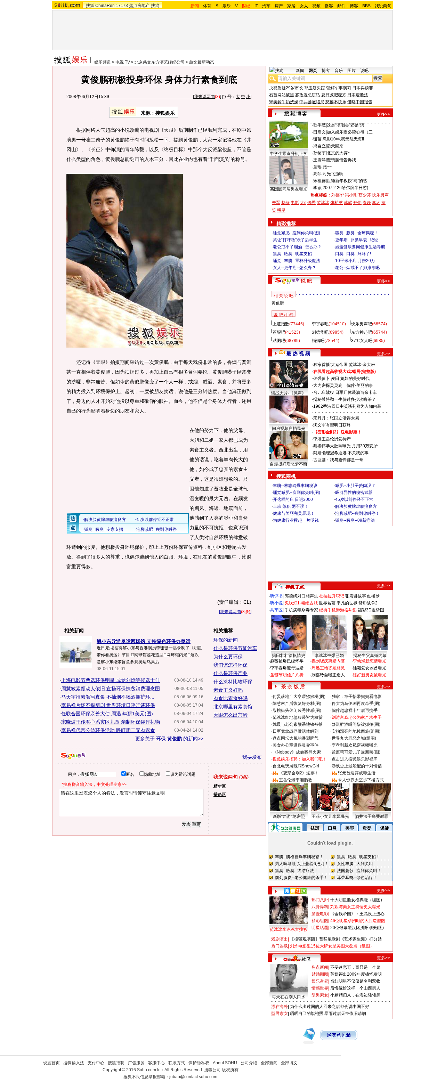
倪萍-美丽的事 (360, 385)
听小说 (276, 603)
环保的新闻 (225, 640)
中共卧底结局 (311, 101)
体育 (207, 5)
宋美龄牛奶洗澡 (283, 101)
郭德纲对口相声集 (301, 596)
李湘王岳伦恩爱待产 (332, 439)
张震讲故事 (355, 596)
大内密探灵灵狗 (327, 385)
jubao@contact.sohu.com (193, 1076)
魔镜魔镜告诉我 (341, 159)
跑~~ (327, 166)
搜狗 (155, 5)
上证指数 (281, 324)
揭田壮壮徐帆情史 (288, 655)
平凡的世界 (347, 603)
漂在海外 (279, 1006)
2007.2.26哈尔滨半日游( (345, 187)
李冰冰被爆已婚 (329, 655)
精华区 (219, 786)
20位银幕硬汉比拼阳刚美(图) (357, 927)
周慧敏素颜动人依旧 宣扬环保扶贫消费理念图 (110, 688)
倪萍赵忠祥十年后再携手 (355, 710)
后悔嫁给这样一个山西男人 (355, 988)
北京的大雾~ (338, 152)
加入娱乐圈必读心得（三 (350, 132)
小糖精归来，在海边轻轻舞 (355, 995)
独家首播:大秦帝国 (330, 364)
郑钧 (357, 202)
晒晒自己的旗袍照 (306, 1013)
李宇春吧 (320, 324)
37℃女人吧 (361, 340)
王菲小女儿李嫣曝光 (330, 816)
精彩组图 (320, 920)
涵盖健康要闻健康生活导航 (360, 246)
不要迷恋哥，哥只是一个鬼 (355, 967)
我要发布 (252, 757)
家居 (291, 5)
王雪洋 (319, 159)
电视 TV (122, 62)
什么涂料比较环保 (232, 681)
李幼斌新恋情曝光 (369, 661)
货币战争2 (368, 603)
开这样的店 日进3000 (293, 499)
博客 (354, 5)
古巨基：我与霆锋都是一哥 (338, 459)
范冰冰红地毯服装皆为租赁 (298, 717)
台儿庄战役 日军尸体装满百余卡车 (345, 392)
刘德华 (337, 195)
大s (303, 202)
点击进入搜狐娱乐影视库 (355, 759)
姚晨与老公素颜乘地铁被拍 (298, 724)
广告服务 (136, 1062)
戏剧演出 (279, 939)
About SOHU (225, 1062)
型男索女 (320, 995)
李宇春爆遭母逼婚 (287, 668)
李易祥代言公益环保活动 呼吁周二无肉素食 (108, 730)
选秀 (311, 202)
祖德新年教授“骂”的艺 (347, 180)
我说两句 (383, 5)
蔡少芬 (364, 195)
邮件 (341, 5)
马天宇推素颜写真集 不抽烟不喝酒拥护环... (107, 697)
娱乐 (226, 5)
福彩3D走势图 (371, 610)
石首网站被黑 (281, 94)
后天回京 (335, 146)
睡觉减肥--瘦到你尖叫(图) (296, 232)
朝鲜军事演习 (338, 88)
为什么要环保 (228, 656)
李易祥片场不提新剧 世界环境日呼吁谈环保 (108, 705)
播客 (329, 5)
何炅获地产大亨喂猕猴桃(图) (299, 696)
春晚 (367, 202)
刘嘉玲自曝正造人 (328, 675)
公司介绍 (249, 1062)
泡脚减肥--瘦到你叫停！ (357, 513)
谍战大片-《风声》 (288, 393)
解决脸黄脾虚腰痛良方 (356, 506)
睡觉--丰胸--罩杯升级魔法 (296, 260)
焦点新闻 (320, 967)
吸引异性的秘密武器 (354, 492)
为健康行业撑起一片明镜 (296, 520)
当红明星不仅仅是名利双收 (355, 981)
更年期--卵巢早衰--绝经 (356, 239)
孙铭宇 (319, 152)
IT (256, 5)
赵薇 (285, 202)
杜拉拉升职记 (331, 596)
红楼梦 (373, 596)
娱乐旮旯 (320, 981)
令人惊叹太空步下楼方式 (361, 780)
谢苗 (317, 139)
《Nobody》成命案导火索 (297, 752)
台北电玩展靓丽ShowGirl (296, 766)
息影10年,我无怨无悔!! (343, 139)
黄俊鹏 (278, 303)
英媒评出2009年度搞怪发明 (356, 974)
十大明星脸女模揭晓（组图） (357, 899)
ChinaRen (105, 5)
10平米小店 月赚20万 (355, 260)
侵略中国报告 (359, 101)
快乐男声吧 (361, 324)
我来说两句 (204, 96)
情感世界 (320, 988)
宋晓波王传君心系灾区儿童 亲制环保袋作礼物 (110, 722)
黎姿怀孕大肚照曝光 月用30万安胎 (345, 446)
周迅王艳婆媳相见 (328, 668)
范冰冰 (323, 202)
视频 (316, 5)
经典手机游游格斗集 (338, 610)
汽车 (266, 5)
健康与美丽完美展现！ (294, 513)
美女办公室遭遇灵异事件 (295, 745)
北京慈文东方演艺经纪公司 (160, 62)
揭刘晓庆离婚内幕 (328, 661)
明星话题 (320, 927)
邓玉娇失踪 (314, 88)
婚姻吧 (318, 340)
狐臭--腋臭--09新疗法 (355, 520)
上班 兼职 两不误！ (290, 506)
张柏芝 (336, 202)
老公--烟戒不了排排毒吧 (357, 267)
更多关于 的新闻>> (169, 738)
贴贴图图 (320, 974)
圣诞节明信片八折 (287, 675)
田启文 (319, 132)
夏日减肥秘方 (333, 94)
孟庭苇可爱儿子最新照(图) (356, 752)
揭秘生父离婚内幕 (370, 655)
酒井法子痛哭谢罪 (371, 816)
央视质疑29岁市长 (286, 88)
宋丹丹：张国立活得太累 (336, 418)
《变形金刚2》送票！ (299, 773)
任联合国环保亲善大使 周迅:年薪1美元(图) (107, 713)
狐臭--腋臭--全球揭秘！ (356, 232)
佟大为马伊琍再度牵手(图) (356, 703)
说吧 (364, 70)
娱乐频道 (102, 62)
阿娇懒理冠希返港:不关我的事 (341, 452)
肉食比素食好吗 (230, 698)
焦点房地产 (139, 5)
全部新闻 (269, 1062)
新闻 (300, 70)
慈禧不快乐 (335, 101)
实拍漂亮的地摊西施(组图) (356, 731)
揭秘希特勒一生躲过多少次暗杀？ (344, 399)
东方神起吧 (361, 332)
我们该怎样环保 (230, 665)
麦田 (335, 378)
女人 (304, 5)
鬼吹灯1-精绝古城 (301, 603)
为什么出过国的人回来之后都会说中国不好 (329, 1006)
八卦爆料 (320, 906)
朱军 (276, 202)
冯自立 (319, 146)
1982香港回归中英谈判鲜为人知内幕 (347, 406)
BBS (366, 5)
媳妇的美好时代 (355, 378)
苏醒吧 (279, 332)
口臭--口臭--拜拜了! (353, 253)
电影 (295, 202)
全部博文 (289, 1062)
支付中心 (96, 1062)
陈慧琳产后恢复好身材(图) (297, 703)
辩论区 (219, 794)
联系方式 (176, 1062)
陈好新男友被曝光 (369, 675)
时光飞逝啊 (333, 173)
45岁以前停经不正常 (354, 499)
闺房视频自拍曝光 (288, 428)
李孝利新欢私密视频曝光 (355, 745)
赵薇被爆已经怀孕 (287, 661)
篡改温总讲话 (307, 94)
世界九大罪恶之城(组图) (354, 738)
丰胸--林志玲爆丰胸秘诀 (295, 485)
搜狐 (90, 5)
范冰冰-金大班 (362, 364)
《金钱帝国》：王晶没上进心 (357, 913)
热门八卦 (320, 899)
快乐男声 (380, 195)
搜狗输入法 (73, 1062)
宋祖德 (319, 180)
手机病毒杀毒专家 (301, 610)
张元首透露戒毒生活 (356, 773)
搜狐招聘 (116, 1062)
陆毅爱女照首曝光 (369, 668)
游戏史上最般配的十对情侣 (357, 766)
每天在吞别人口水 (288, 996)
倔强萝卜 (321, 378)
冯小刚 (351, 195)
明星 (281, 210)
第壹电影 (320, 913)
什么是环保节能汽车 (235, 648)
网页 (313, 70)
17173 (122, 5)
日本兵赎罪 (362, 88)
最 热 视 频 (298, 353)
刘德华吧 (320, 332)
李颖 (317, 187)
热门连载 (279, 946)
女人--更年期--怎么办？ (294, 267)
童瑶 (317, 166)
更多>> (383, 114)
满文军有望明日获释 (332, 425)
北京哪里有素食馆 (232, 706)
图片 (351, 70)
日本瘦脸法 (357, 94)
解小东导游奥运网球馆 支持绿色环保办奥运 (144, 641)
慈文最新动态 (201, 62)
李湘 (376, 202)
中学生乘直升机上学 (288, 153)
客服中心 (156, 1062)
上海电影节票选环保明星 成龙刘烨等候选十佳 (110, 680)
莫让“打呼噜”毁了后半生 (295, 239)
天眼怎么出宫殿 (230, 715)
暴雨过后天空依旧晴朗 (345, 1013)
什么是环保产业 (230, 673)
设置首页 (51, 1062)
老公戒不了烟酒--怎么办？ (297, 246)
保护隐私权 (198, 1062)
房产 (279, 5)
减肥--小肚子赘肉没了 (355, 485)
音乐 (338, 70)
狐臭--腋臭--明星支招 (292, 253)
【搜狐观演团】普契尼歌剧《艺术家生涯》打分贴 (336, 939)
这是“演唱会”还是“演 (345, 125)
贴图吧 (279, 340)
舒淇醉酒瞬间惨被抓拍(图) (356, 724)
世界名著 (327, 603)
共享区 (276, 610)
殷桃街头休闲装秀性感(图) (297, 710)
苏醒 (348, 202)
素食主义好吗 (228, 690)
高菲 (317, 173)
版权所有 (230, 1069)
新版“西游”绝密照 (289, 816)
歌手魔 (319, 125)
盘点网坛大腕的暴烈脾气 (295, 738)
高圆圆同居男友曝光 (288, 189)
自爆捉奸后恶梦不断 (288, 464)
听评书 (276, 596)
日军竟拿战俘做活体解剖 (295, 731)
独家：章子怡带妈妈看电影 (357, 696)
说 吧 (306, 281)
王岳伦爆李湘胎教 (295, 780)
